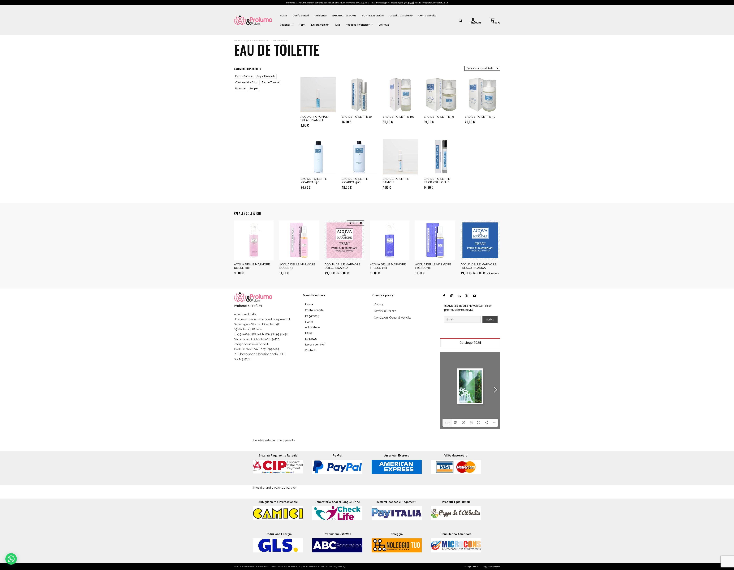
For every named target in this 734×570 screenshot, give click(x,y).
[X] (467, 296)
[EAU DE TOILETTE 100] (400, 94)
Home (237, 40)
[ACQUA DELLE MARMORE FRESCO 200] (389, 240)
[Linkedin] (459, 296)
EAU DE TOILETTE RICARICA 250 (313, 180)
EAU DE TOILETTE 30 (439, 116)
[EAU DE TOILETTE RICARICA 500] (359, 156)
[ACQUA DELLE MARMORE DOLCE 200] (254, 240)
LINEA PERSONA (260, 40)
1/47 (447, 422)
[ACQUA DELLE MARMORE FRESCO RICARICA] (480, 240)
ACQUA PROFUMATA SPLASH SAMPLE (314, 118)
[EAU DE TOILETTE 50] (482, 94)
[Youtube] (474, 296)
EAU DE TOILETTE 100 (399, 116)
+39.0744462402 (492, 566)
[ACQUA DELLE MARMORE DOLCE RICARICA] (344, 240)
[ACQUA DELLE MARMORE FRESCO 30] (435, 240)
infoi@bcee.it (471, 566)
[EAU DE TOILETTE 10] (359, 94)
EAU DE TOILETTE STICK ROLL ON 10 (437, 180)
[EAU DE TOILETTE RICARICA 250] (318, 156)
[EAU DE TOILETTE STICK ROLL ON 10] (441, 156)
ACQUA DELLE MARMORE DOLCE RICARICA (343, 266)
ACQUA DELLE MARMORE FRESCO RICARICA (478, 266)
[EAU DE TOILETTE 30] (441, 94)
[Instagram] (452, 296)
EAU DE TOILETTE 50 (480, 116)
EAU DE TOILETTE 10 (357, 116)
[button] (460, 20)
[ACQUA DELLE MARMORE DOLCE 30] (299, 240)
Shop (246, 40)
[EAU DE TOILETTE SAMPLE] (400, 156)
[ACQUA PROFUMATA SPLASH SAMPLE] (318, 94)
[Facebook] (444, 296)
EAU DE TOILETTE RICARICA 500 (355, 180)
